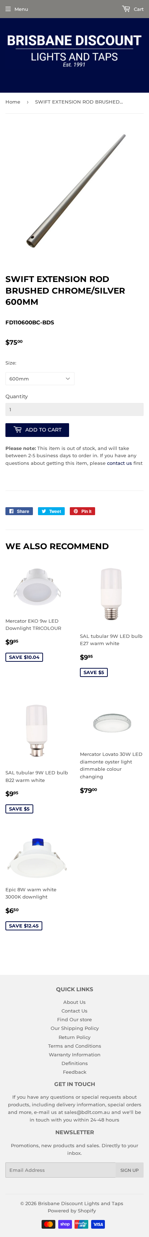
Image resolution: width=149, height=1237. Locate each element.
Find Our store (74, 1019)
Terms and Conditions (74, 1046)
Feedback (74, 1072)
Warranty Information (75, 1054)
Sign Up (129, 1170)
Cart (138, 9)
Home (12, 102)
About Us (74, 1002)
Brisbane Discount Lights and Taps (80, 1203)
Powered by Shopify (72, 1210)
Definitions (74, 1063)
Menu (21, 9)
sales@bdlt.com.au (87, 1112)
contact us (119, 463)
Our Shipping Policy (75, 1028)
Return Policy (74, 1037)
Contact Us (74, 1011)
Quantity (16, 396)
